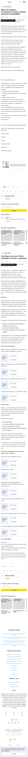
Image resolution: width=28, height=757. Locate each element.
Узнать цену (13, 359)
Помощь (14, 665)
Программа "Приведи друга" (14, 682)
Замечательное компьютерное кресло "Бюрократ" (18, 243)
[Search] (20, 2)
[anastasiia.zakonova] (2, 7)
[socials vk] (9, 723)
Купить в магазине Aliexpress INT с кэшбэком (18, 161)
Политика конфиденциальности (14, 734)
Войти (24, 2)
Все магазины (14, 670)
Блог (14, 672)
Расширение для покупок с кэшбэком (14, 661)
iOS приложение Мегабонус (14, 659)
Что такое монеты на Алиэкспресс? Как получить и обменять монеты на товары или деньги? (14, 641)
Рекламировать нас (14, 684)
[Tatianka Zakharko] (2, 253)
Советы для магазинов (14, 686)
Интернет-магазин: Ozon (14, 369)
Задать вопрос (14, 667)
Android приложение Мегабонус (14, 656)
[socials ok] (12, 723)
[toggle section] (15, 647)
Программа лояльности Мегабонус (14, 654)
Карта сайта (14, 674)
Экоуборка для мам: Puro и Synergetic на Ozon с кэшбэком (6, 243)
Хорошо (14, 753)
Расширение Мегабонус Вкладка (14, 663)
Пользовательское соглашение (13, 733)
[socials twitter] (15, 723)
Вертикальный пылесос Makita (18, 611)
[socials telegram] (19, 723)
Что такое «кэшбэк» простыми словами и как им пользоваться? (14, 634)
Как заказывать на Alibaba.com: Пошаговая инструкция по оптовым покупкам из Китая (14, 638)
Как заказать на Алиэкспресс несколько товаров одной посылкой (14, 645)
